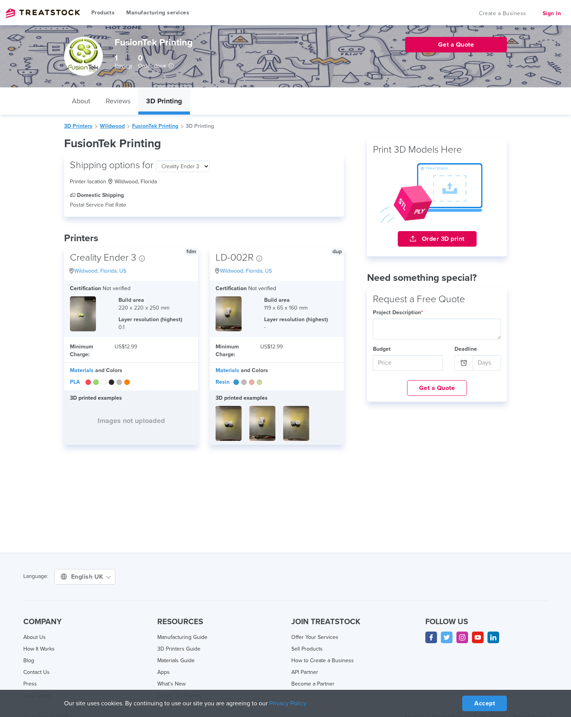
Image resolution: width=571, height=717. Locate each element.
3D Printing (164, 101)
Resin (223, 382)
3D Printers (78, 126)
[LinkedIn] (493, 637)
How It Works (39, 649)
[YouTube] (478, 637)
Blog (28, 660)
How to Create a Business (322, 660)
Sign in (552, 13)
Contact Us (36, 672)
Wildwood (112, 126)
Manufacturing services (157, 12)
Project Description (398, 312)
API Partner (304, 672)
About (81, 101)
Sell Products (307, 649)
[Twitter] (447, 637)
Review (123, 66)
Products (103, 12)
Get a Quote (437, 388)
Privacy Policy (287, 703)
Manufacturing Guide (182, 637)
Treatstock (43, 13)
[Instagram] (462, 637)
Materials (82, 370)
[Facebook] (431, 637)
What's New (171, 683)
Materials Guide (176, 660)
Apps (163, 672)
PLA (75, 382)
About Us (34, 637)
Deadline (465, 349)
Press (30, 683)
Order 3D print (442, 239)
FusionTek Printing (155, 126)
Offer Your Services (314, 637)
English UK (88, 577)
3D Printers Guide (178, 649)
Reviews (118, 101)
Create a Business (502, 13)
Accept (484, 703)
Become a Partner (312, 683)
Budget (382, 349)
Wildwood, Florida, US (100, 271)
